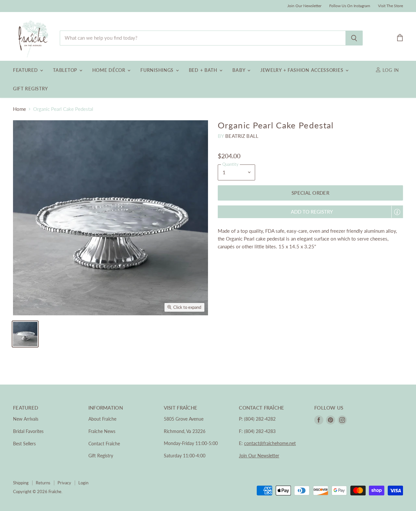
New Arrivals (25, 419)
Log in (390, 70)
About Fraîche (102, 419)
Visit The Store (390, 6)
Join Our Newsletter (304, 6)
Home (19, 109)
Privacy (64, 482)
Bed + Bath (204, 70)
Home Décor (109, 70)
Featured (26, 70)
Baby (239, 70)
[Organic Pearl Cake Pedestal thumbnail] (25, 334)
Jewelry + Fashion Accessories (302, 70)
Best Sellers (24, 443)
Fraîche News (101, 431)
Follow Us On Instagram (349, 6)
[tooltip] (397, 212)
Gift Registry (30, 88)
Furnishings (157, 70)
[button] (310, 211)
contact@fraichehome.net (270, 443)
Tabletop (65, 70)
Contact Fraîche (104, 443)
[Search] (354, 38)
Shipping (21, 482)
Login (83, 482)
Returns (43, 482)
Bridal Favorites (28, 431)
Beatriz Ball (242, 136)
